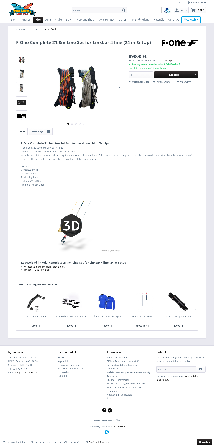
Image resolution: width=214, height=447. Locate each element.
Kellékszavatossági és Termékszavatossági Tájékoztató (129, 374)
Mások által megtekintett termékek (38, 284)
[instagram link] (110, 410)
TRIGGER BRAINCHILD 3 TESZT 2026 (125, 387)
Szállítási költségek (164, 60)
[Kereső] (123, 10)
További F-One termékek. (36, 269)
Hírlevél (62, 357)
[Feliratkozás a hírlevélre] (201, 369)
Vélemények (40, 131)
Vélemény (185, 81)
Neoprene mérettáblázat (71, 368)
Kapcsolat (63, 361)
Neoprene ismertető (68, 364)
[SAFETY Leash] (142, 302)
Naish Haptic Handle (36, 316)
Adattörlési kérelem (117, 357)
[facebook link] (105, 410)
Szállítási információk (118, 379)
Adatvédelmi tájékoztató (119, 394)
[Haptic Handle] (35, 302)
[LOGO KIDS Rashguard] (107, 302)
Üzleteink (62, 376)
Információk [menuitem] (197, 2)
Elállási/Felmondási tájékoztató (123, 361)
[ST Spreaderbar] (178, 302)
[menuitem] (99, 10)
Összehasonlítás (140, 81)
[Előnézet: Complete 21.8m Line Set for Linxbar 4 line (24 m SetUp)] (21, 59)
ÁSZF (109, 398)
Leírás (22, 131)
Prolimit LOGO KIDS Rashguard (107, 316)
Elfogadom (205, 441)
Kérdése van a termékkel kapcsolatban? (44, 266)
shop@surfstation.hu (26, 372)
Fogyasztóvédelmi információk (122, 364)
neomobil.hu (119, 426)
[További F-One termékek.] (180, 45)
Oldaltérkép (64, 372)
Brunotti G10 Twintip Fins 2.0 (71, 316)
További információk (99, 442)
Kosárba (174, 74)
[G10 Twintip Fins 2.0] (71, 302)
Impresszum (113, 368)
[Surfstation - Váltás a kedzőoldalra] (23, 11)
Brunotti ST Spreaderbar (178, 316)
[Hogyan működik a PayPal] (166, 9)
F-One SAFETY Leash (142, 316)
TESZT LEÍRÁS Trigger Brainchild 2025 (126, 383)
